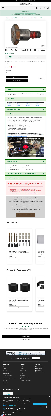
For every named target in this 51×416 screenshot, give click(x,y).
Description (10, 114)
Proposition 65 (33, 187)
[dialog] (25, 405)
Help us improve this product (25, 214)
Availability (10, 89)
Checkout (22, 368)
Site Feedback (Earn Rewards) (9, 378)
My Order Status (23, 371)
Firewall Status (39, 368)
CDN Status (38, 370)
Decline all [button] (39, 407)
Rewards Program (6, 371)
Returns (21, 378)
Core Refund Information (25, 380)
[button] (17, 405)
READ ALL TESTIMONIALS (26, 339)
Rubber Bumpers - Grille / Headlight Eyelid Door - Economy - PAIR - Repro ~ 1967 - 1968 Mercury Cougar (18, 300)
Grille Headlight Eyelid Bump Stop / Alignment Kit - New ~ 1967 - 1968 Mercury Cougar (19, 253)
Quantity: (8, 70)
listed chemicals (36, 190)
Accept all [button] (39, 403)
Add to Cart (17, 77)
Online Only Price (12, 305)
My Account (22, 375)
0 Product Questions (13, 178)
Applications (10, 98)
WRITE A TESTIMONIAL (26, 336)
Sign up (36, 358)
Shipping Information (24, 377)
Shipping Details (12, 161)
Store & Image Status (40, 366)
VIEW (19, 260)
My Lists (21, 373)
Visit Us (4, 383)
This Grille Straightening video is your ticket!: (25, 135)
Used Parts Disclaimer (13, 109)
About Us (5, 380)
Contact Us (5, 382)
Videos (4, 368)
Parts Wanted (6, 373)
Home (4, 366)
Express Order (23, 370)
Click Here (32, 0)
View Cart (22, 366)
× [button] (49, 396)
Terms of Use (5, 377)
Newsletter (5, 370)
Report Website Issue (40, 371)
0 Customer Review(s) (21, 173)
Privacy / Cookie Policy (7, 375)
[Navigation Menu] (3, 8)
